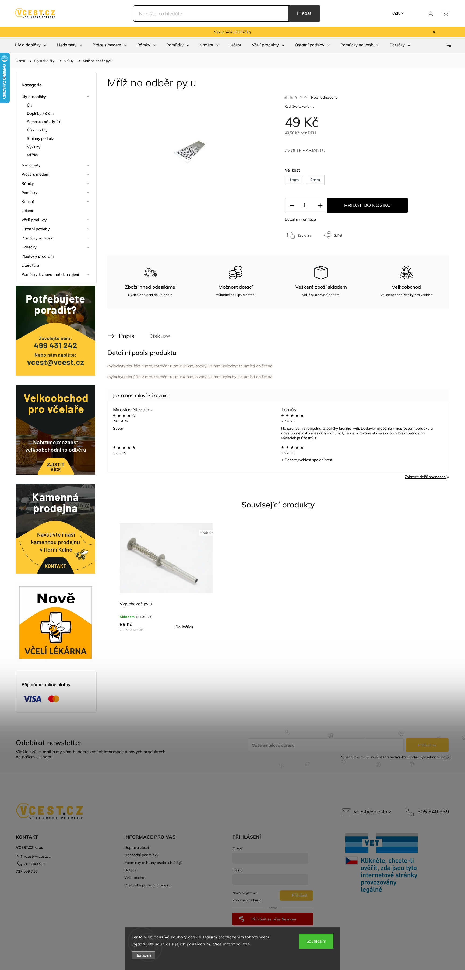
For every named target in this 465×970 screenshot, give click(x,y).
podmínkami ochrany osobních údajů (419, 757)
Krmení (28, 201)
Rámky (28, 183)
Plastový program (38, 256)
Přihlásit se (427, 745)
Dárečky (29, 247)
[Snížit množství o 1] (291, 205)
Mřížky (32, 154)
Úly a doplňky (34, 96)
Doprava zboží (136, 847)
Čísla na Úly (37, 130)
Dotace (130, 870)
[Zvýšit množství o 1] (320, 205)
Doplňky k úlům (40, 113)
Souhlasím (316, 941)
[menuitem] (30, 45)
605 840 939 (433, 811)
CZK (396, 13)
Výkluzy (33, 146)
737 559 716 (26, 871)
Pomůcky (30, 192)
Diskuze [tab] (159, 336)
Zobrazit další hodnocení (425, 476)
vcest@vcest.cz (372, 811)
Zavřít (431, 253)
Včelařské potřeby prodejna (147, 885)
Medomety (31, 165)
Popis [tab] (126, 336)
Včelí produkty (34, 219)
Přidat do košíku (367, 205)
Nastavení (143, 955)
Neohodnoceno (324, 97)
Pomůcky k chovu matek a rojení (50, 274)
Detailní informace (300, 219)
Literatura (30, 265)
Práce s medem (35, 174)
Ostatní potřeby (36, 229)
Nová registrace (245, 893)
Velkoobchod (135, 877)
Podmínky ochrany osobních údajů (153, 862)
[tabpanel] (166, 577)
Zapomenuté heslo (246, 900)
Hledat (304, 13)
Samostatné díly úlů (44, 121)
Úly (29, 105)
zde (246, 944)
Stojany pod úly (40, 138)
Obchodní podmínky (141, 855)
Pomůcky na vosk (37, 238)
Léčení (27, 210)
